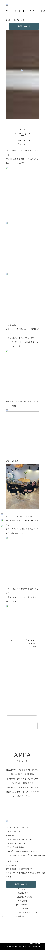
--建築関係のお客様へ (25, 897)
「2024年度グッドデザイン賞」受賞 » (31, 643)
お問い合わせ (24, 26)
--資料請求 (20, 916)
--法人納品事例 (22, 893)
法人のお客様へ (22, 719)
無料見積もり (35, 943)
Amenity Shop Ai (17, 946)
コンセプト (19, 11)
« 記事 (10, 640)
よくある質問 (21, 901)
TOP (8, 11)
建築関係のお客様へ (22, 726)
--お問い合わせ (22, 909)
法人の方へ (20, 889)
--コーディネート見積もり (26, 912)
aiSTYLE (33, 11)
